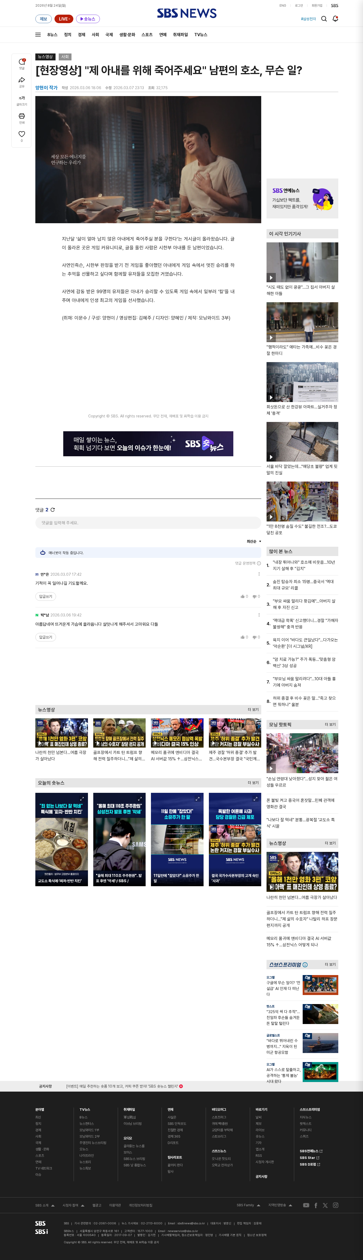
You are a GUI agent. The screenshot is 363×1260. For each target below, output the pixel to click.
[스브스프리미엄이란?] (306, 964)
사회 (95, 34)
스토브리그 (219, 1136)
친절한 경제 (175, 1130)
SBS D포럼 (308, 1164)
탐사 (171, 1172)
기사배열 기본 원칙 (230, 1235)
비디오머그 (219, 1108)
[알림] (335, 18)
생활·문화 (127, 34)
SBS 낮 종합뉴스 (135, 1165)
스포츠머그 (219, 1117)
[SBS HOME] (335, 5)
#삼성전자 (308, 19)
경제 (81, 34)
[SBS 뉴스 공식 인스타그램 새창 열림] (335, 1205)
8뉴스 (52, 34)
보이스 (128, 1152)
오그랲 (271, 977)
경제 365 (174, 1136)
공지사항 (261, 1177)
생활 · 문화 (42, 1149)
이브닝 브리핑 (133, 1124)
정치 (67, 34)
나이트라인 (86, 1156)
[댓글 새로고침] (52, 510)
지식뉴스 (305, 1117)
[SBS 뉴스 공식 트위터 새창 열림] (325, 1205)
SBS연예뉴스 (309, 1150)
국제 (109, 34)
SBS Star (307, 1157)
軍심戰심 (130, 1117)
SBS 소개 (45, 1206)
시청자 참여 (74, 1206)
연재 (171, 1108)
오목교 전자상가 (222, 1165)
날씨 (258, 1117)
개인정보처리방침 (140, 1205)
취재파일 (180, 34)
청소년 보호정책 (257, 1235)
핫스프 (271, 1006)
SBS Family (248, 1205)
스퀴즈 (304, 1136)
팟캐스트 (305, 1124)
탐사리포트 (175, 1156)
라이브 (260, 1130)
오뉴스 (83, 1149)
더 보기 (252, 708)
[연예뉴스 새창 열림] (302, 198)
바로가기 (261, 1108)
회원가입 (317, 5)
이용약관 (115, 1205)
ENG (283, 5)
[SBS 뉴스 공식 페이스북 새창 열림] (316, 1205)
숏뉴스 (260, 1136)
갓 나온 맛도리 (221, 1159)
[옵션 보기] (257, 573)
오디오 (128, 1137)
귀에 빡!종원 (220, 1124)
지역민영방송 (280, 1205)
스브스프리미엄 (310, 1108)
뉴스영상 (45, 56)
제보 (258, 1124)
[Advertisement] (148, 676)
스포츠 (147, 34)
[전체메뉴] (38, 35)
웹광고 (96, 1205)
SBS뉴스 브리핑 (134, 1159)
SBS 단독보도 (177, 1124)
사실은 (172, 1117)
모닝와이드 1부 (89, 1130)
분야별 (39, 1108)
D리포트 (173, 1143)
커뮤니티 (305, 1130)
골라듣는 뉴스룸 (134, 1146)
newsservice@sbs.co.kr (183, 1231)
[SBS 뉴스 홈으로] (187, 13)
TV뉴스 (201, 34)
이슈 (38, 1175)
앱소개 (260, 1149)
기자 (258, 1143)
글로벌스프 (273, 1035)
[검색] (324, 18)
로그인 (299, 5)
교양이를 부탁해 (222, 1130)
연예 (163, 34)
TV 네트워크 (43, 1168)
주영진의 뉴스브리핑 (92, 1143)
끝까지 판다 (175, 1165)
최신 (38, 1117)
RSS (259, 1156)
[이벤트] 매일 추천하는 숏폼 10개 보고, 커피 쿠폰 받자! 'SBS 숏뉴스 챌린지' (122, 1085)
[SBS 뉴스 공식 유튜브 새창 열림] (306, 1205)
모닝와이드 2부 (89, 1136)
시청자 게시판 (265, 1162)
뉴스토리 (85, 1162)
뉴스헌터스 (86, 1124)
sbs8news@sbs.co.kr (191, 1223)
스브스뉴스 (219, 1149)
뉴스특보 (85, 1168)
